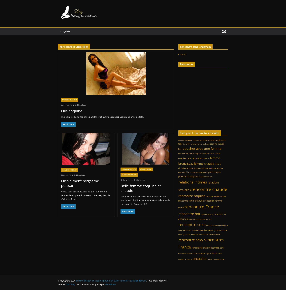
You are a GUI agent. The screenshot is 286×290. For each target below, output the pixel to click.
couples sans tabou (188, 158)
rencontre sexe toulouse (210, 234)
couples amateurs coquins (190, 153)
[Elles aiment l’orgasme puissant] (86, 149)
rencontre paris (207, 214)
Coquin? (65, 31)
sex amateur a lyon (202, 253)
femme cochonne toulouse (205, 168)
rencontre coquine (191, 196)
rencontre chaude (209, 189)
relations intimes (192, 182)
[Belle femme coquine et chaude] (146, 149)
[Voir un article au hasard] (224, 31)
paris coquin (214, 172)
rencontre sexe (192, 224)
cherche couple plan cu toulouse (196, 144)
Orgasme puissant (69, 170)
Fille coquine (71, 110)
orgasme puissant (200, 172)
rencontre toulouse (185, 254)
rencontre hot (189, 214)
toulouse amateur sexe (216, 259)
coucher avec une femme (202, 148)
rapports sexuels (206, 177)
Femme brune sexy (129, 169)
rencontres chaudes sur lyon (200, 219)
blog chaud (81, 105)
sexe (214, 253)
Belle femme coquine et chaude (141, 188)
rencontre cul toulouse (216, 196)
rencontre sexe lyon (207, 230)
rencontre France (201, 207)
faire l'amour (203, 158)
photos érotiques (188, 176)
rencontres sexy (216, 247)
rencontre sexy (190, 239)
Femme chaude (145, 169)
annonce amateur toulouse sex (190, 140)
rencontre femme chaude (191, 200)
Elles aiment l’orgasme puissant (80, 183)
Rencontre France (69, 100)
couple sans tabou (211, 153)
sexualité (199, 258)
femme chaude (204, 163)
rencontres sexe (200, 247)
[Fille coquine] (116, 73)
